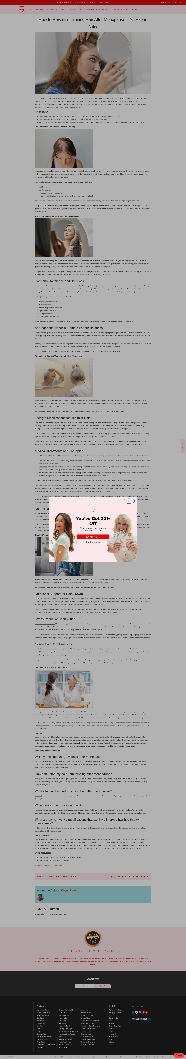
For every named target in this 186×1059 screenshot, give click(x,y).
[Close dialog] (129, 501)
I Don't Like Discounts (93, 542)
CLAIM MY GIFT (93, 537)
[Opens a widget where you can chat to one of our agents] (178, 1055)
